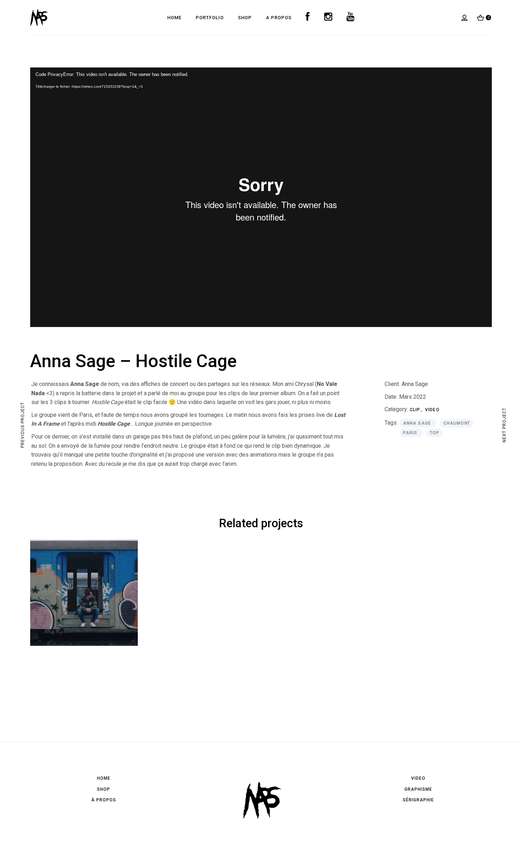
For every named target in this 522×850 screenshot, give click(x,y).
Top (435, 432)
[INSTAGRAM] (328, 17)
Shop (103, 789)
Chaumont (457, 423)
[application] (261, 197)
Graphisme (418, 789)
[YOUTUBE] (351, 17)
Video (432, 409)
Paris (411, 432)
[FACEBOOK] (308, 17)
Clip (416, 409)
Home (103, 778)
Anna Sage (415, 384)
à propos (103, 799)
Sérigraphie (418, 799)
